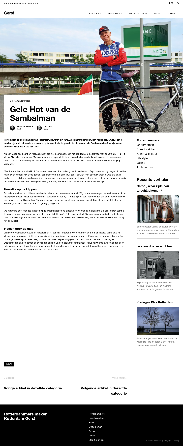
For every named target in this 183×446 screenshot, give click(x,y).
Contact (172, 14)
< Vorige (9, 378)
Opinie (141, 163)
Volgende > (119, 378)
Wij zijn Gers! (138, 14)
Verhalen (95, 14)
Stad (91, 423)
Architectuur (145, 167)
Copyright (167, 441)
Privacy (176, 441)
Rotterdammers (22, 101)
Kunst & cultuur (147, 154)
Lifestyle (142, 158)
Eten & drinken (146, 149)
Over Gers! (115, 14)
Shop (157, 14)
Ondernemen (145, 145)
